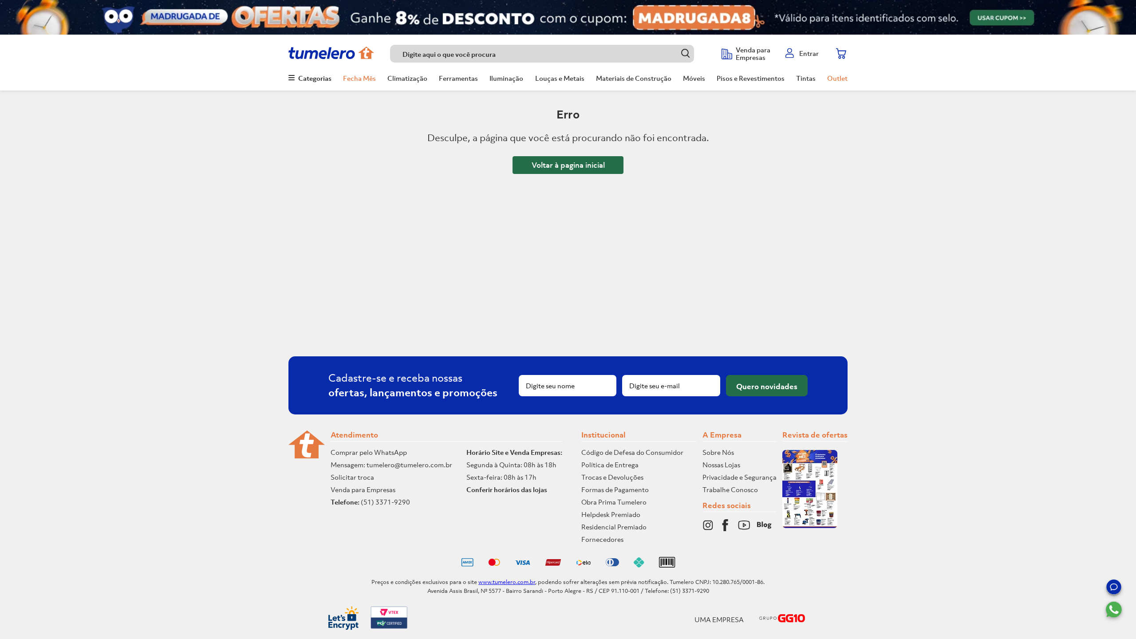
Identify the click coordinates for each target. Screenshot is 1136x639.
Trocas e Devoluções (612, 477)
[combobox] (551, 54)
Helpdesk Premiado (610, 514)
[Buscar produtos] (685, 53)
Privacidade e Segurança (739, 477)
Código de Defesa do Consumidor (632, 452)
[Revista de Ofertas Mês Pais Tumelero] (809, 525)
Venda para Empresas (363, 489)
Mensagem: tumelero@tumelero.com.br (391, 464)
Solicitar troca (352, 477)
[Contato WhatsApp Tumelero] (1114, 610)
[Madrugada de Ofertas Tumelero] (568, 17)
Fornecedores (602, 539)
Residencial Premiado (614, 526)
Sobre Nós (718, 452)
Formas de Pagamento (615, 489)
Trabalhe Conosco (730, 489)
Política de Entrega (610, 464)
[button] (1114, 588)
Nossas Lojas (721, 464)
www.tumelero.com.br (506, 582)
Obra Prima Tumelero (614, 501)
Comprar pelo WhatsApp (369, 452)
